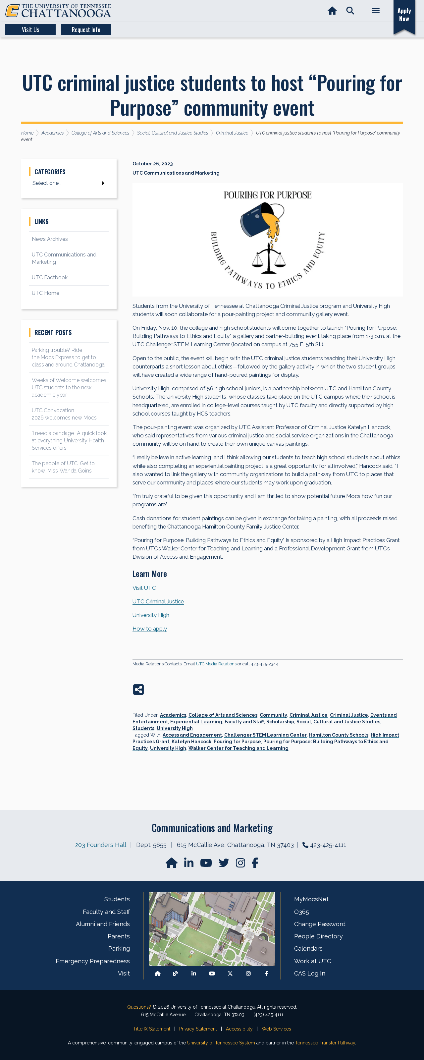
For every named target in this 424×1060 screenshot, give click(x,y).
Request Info (86, 29)
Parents (119, 936)
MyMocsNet (311, 899)
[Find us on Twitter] (225, 865)
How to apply (149, 628)
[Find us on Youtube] (212, 973)
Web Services (276, 1029)
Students (143, 728)
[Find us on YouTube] (206, 865)
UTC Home (45, 293)
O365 (301, 911)
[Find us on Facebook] (266, 973)
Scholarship (280, 721)
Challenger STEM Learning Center (265, 735)
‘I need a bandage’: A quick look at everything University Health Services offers (69, 440)
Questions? (139, 1007)
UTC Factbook (50, 277)
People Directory (318, 936)
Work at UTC (312, 961)
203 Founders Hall (100, 844)
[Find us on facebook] (255, 865)
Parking (119, 948)
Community (273, 715)
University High (150, 615)
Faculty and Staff (244, 721)
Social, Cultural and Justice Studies (338, 721)
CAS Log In (309, 973)
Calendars (308, 948)
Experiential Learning (196, 721)
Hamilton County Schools (338, 735)
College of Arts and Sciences (222, 715)
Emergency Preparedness (93, 961)
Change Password (319, 924)
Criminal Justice (309, 715)
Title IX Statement (151, 1029)
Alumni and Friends (103, 924)
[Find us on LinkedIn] (189, 865)
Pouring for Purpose (237, 741)
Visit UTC (144, 588)
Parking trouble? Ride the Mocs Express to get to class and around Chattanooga (68, 357)
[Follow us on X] (230, 973)
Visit (124, 973)
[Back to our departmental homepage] (158, 973)
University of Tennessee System (221, 1042)
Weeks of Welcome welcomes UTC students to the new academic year (69, 387)
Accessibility (239, 1029)
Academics (173, 715)
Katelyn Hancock (191, 741)
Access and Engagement (192, 735)
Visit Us (30, 29)
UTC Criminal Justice (158, 601)
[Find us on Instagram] (241, 865)
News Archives (50, 239)
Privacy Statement (198, 1029)
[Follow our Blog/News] (175, 973)
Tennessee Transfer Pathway (325, 1042)
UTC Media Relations (216, 663)
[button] (350, 11)
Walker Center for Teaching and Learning (238, 748)
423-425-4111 (328, 844)
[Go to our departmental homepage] (172, 865)
